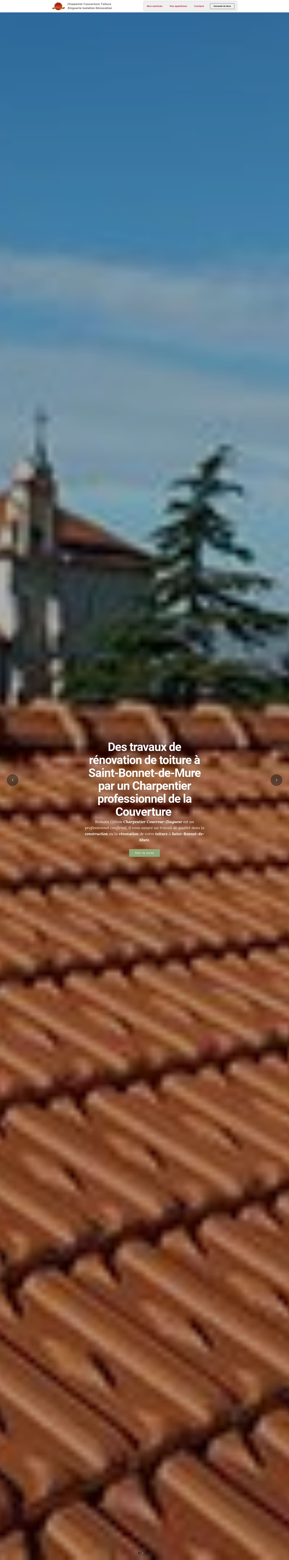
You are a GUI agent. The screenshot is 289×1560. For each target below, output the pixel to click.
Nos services (154, 6)
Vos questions (178, 6)
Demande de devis (222, 6)
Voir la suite (206, 830)
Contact (199, 6)
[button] (12, 780)
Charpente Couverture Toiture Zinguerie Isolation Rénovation (89, 6)
